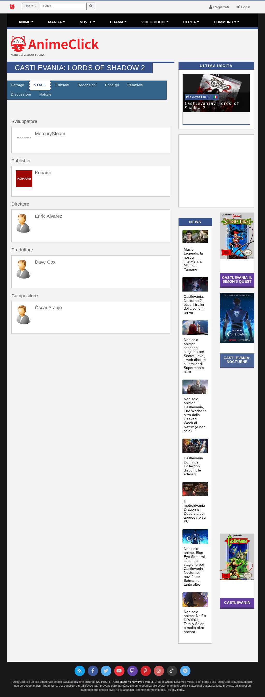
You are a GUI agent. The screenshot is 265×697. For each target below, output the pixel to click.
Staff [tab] (40, 85)
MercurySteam (50, 133)
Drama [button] (116, 22)
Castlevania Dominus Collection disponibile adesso (193, 466)
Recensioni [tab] (87, 85)
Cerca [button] (189, 22)
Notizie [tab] (45, 94)
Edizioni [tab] (62, 85)
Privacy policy (175, 689)
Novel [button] (86, 22)
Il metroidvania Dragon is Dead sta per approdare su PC (195, 511)
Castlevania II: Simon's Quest (237, 279)
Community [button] (225, 22)
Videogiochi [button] (153, 22)
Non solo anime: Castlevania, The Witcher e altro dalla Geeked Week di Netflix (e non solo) (195, 415)
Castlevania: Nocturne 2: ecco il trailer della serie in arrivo (194, 304)
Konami (43, 172)
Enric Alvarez (48, 216)
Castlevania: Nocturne (237, 360)
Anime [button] (24, 22)
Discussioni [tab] (21, 94)
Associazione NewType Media (133, 681)
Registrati (220, 7)
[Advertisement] (174, 46)
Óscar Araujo (48, 307)
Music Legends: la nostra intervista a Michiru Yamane (193, 259)
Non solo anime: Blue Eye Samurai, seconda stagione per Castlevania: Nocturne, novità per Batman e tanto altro (195, 567)
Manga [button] (55, 22)
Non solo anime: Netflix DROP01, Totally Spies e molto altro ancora (195, 622)
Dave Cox (45, 262)
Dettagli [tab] (17, 85)
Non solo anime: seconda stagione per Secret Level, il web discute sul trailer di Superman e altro (195, 356)
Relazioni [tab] (135, 85)
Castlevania (237, 602)
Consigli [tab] (112, 85)
